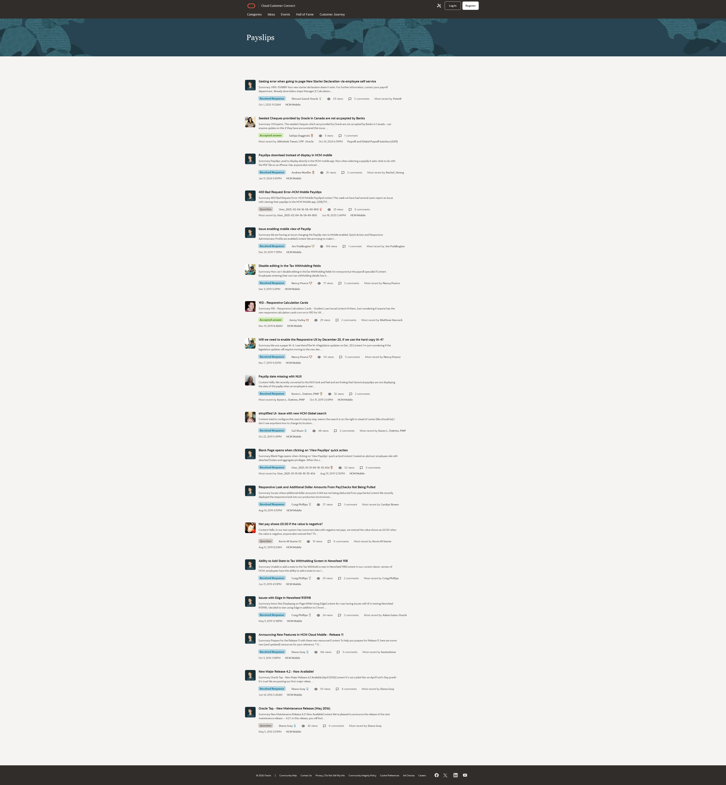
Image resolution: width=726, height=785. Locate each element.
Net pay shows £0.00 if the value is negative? (291, 524)
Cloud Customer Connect (278, 6)
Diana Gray (298, 652)
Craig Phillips (300, 504)
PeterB (397, 98)
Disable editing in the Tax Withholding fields (290, 266)
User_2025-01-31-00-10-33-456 (311, 467)
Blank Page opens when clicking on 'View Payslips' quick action (303, 450)
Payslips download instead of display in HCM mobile (295, 155)
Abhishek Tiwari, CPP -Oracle (295, 141)
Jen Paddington (301, 246)
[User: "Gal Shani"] (250, 417)
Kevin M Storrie (288, 541)
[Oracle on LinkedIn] (455, 775)
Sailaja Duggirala (299, 135)
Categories (254, 14)
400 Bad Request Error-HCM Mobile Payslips (290, 192)
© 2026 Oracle (263, 775)
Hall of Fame (305, 14)
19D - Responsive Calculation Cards (283, 303)
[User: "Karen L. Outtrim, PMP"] (250, 380)
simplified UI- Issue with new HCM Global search (293, 413)
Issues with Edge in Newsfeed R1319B (285, 598)
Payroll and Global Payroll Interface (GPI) (372, 141)
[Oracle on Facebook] (436, 775)
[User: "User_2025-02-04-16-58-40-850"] (250, 195)
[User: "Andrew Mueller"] (250, 159)
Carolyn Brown (390, 504)
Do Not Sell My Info (335, 775)
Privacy (319, 775)
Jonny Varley (297, 320)
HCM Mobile (293, 104)
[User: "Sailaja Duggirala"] (250, 122)
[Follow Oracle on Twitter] (445, 775)
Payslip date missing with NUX (280, 376)
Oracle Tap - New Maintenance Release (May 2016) (294, 708)
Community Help (288, 775)
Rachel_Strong (395, 172)
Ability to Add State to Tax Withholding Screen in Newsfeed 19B (303, 561)
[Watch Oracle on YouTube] (464, 775)
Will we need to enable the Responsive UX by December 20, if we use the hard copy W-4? (321, 339)
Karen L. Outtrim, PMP (305, 394)
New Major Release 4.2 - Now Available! (286, 671)
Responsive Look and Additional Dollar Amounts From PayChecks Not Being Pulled (317, 487)
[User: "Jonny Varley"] (250, 306)
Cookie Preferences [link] (389, 775)
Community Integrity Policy (362, 775)
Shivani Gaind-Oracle (305, 98)
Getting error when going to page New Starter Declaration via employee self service (317, 81)
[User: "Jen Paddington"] (250, 232)
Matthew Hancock (391, 320)
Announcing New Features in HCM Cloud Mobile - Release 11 (301, 635)
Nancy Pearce (300, 283)
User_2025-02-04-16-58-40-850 (299, 209)
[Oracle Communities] (439, 5)
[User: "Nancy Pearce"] (250, 269)
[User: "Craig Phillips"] (250, 491)
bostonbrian (388, 652)
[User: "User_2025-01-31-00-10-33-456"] (250, 454)
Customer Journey (332, 14)
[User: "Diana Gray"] (250, 638)
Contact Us (306, 775)
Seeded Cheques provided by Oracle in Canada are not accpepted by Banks (312, 118)
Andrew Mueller (301, 172)
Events (285, 14)
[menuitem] (453, 6)
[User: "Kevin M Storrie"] (250, 527)
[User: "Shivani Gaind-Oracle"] (250, 85)
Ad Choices (409, 775)
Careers (422, 775)
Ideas (271, 14)
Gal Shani (297, 430)
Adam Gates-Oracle (394, 615)
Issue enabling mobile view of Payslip (285, 229)
